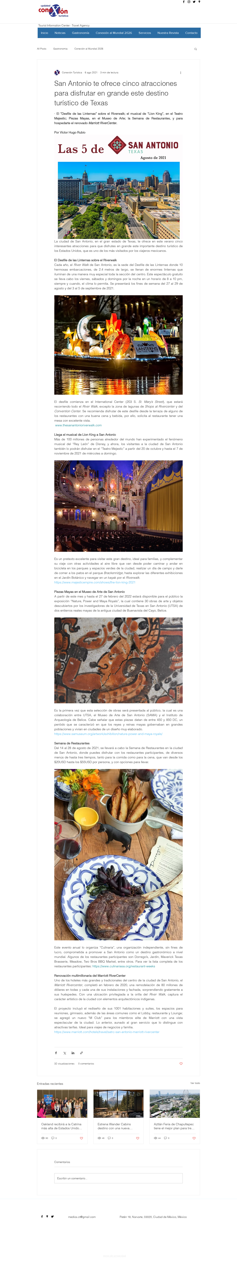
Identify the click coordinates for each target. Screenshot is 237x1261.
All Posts (41, 48)
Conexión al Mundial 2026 (88, 48)
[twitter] (194, 1)
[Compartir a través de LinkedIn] (73, 1053)
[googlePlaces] (199, 1)
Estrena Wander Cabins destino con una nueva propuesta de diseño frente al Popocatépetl (118, 1126)
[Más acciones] (181, 73)
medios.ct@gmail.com (82, 1217)
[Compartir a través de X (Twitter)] (64, 1053)
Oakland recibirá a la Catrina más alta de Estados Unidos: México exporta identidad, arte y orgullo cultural (61, 1126)
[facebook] (183, 1)
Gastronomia (60, 48)
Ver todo (195, 1083)
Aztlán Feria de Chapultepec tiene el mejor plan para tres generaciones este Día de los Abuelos (174, 1126)
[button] (195, 48)
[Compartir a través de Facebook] (56, 1053)
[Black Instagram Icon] (189, 1)
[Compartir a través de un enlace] (81, 1053)
